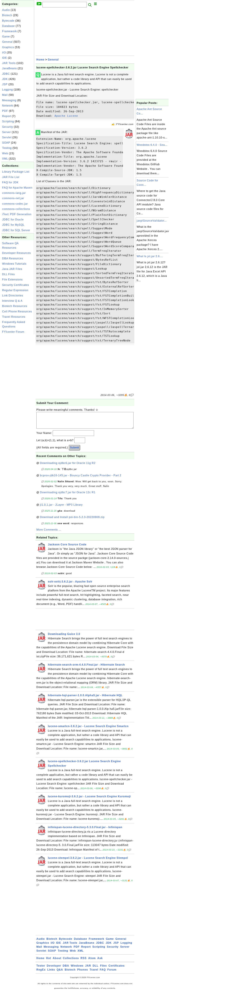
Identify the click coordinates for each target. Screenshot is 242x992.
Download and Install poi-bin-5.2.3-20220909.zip (72, 517)
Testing (7, 148)
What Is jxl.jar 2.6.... (150, 256)
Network (7, 105)
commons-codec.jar (15, 203)
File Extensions (12, 279)
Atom (92, 958)
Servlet (7, 137)
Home (40, 59)
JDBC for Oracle (13, 219)
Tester (40, 965)
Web (5, 153)
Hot (48, 958)
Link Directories (12, 295)
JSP (5, 84)
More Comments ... (48, 529)
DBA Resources (12, 258)
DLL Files (8, 274)
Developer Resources (16, 253)
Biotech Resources (14, 306)
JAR (88, 965)
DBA (66, 965)
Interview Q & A (12, 300)
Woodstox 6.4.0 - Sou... (152, 144)
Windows (77, 965)
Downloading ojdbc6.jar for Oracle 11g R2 (67, 463)
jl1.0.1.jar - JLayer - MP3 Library (61, 504)
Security (7, 126)
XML (5, 158)
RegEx (41, 969)
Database (8, 26)
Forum (111, 969)
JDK (5, 79)
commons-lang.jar (14, 193)
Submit (74, 447)
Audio (6, 10)
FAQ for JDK (10, 182)
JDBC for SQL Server (16, 230)
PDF (5, 110)
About (57, 958)
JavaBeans (9, 68)
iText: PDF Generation (16, 214)
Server (6, 132)
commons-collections (16, 209)
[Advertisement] (17, 384)
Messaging (9, 100)
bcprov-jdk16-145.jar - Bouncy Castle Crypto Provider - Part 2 (80, 475)
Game (6, 36)
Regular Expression (15, 290)
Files (103, 965)
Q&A (60, 969)
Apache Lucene (66, 115)
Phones (82, 969)
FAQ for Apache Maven (17, 187)
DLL (95, 965)
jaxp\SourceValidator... (152, 220)
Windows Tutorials (14, 263)
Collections (71, 958)
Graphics (8, 47)
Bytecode (8, 20)
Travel (94, 969)
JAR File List (10, 177)
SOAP (6, 142)
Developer (54, 965)
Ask (100, 958)
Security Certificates (15, 285)
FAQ (103, 969)
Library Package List (15, 171)
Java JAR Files (12, 269)
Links (51, 969)
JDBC (6, 73)
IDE (4, 57)
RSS (84, 958)
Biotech (7, 15)
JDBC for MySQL (13, 224)
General (7, 41)
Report (6, 116)
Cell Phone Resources (17, 311)
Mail (5, 94)
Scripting (8, 121)
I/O (4, 52)
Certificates (116, 965)
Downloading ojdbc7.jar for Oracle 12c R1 (67, 492)
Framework (9, 31)
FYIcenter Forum (13, 331)
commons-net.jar (13, 198)
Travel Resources (13, 316)
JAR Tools (9, 63)
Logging (7, 89)
